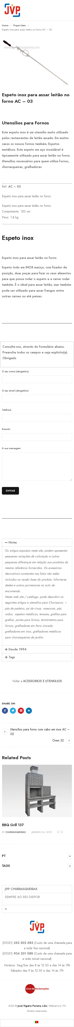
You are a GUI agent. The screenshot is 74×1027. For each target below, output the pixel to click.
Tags (12, 657)
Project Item (19, 25)
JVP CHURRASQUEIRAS (21, 889)
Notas (13, 542)
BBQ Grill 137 (13, 825)
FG (64, 1006)
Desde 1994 (18, 649)
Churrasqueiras (16, 832)
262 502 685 (23, 943)
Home (5, 25)
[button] (37, 542)
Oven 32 (58, 740)
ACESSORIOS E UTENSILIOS (42, 681)
